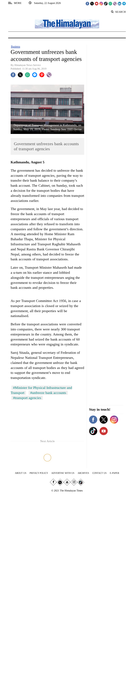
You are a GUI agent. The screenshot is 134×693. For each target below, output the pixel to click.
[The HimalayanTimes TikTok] (106, 3)
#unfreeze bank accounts (48, 393)
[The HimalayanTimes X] (92, 3)
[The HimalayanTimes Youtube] (96, 3)
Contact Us (99, 473)
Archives (83, 473)
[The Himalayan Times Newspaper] (67, 23)
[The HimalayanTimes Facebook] (87, 3)
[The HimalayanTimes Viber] (115, 3)
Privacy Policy (39, 473)
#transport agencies (27, 398)
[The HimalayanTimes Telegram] (124, 3)
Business (15, 46)
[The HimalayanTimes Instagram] (101, 3)
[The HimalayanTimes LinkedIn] (119, 3)
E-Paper (114, 473)
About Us (20, 473)
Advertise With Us (62, 473)
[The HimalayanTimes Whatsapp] (110, 3)
